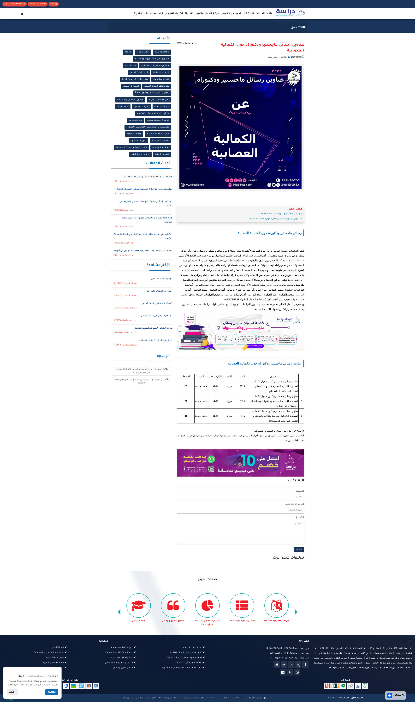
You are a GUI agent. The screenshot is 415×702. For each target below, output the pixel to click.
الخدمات (260, 13)
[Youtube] (276, 664)
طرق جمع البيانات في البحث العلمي (155, 340)
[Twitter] (298, 664)
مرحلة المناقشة (162, 52)
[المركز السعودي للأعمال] (358, 686)
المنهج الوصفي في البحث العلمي (156, 316)
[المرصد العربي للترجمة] (350, 686)
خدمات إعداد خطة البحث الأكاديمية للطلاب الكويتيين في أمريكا (143, 251)
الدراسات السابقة (161, 72)
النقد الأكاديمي (138, 621)
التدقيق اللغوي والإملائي (173, 621)
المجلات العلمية (161, 107)
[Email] (283, 672)
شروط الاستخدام (124, 698)
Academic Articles (160, 148)
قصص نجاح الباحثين (140, 154)
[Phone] (290, 672)
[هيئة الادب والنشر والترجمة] (332, 686)
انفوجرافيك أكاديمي (231, 13)
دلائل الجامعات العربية (159, 100)
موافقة (52, 692)
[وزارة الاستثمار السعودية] (365, 686)
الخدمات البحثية (162, 154)
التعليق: (299, 517)
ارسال (299, 550)
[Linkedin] (291, 664)
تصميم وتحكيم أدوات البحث (242, 621)
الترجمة (128, 52)
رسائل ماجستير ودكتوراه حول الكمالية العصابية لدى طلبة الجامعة (140, 381)
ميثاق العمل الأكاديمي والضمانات (259, 698)
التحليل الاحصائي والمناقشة (130, 100)
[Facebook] (305, 664)
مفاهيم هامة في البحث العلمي (155, 66)
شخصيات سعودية (160, 141)
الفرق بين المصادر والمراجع (159, 291)
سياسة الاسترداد (141, 698)
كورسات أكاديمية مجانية (158, 120)
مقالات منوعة (135, 120)
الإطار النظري (143, 52)
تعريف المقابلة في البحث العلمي (157, 303)
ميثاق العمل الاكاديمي (207, 13)
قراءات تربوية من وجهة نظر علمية (131, 148)
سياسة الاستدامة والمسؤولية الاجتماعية (202, 698)
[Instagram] (284, 664)
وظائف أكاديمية (134, 134)
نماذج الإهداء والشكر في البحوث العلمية (153, 328)
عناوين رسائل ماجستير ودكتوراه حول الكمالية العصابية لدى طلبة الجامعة (140, 371)
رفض (12, 692)
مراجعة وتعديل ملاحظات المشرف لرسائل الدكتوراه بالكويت (144, 189)
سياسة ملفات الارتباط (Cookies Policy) (167, 698)
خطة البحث (130, 66)
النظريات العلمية (131, 86)
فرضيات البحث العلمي (161, 279)
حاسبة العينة (141, 13)
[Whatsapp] (297, 672)
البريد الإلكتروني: (294, 504)
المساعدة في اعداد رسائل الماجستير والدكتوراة (147, 127)
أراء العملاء (156, 13)
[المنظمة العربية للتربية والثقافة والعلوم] (343, 686)
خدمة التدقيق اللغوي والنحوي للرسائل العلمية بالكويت (147, 177)
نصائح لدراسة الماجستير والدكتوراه (153, 113)
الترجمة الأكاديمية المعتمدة (276, 621)
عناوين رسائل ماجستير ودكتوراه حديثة (152, 59)
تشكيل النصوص (174, 13)
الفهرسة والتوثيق (161, 79)
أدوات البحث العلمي (139, 72)
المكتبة (249, 13)
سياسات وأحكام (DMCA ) (233, 698)
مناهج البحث (123, 107)
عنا (271, 13)
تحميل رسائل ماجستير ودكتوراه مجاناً (152, 93)
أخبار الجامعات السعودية (158, 134)
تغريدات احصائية (138, 141)
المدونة (189, 13)
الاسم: (300, 491)
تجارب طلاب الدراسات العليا (135, 79)
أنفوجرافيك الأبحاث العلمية (156, 86)
